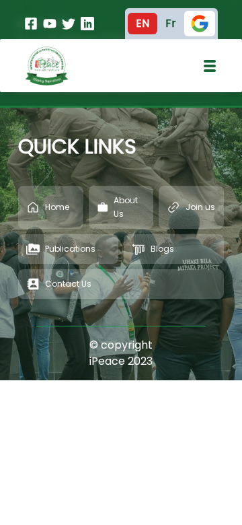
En (142, 23)
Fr (170, 23)
